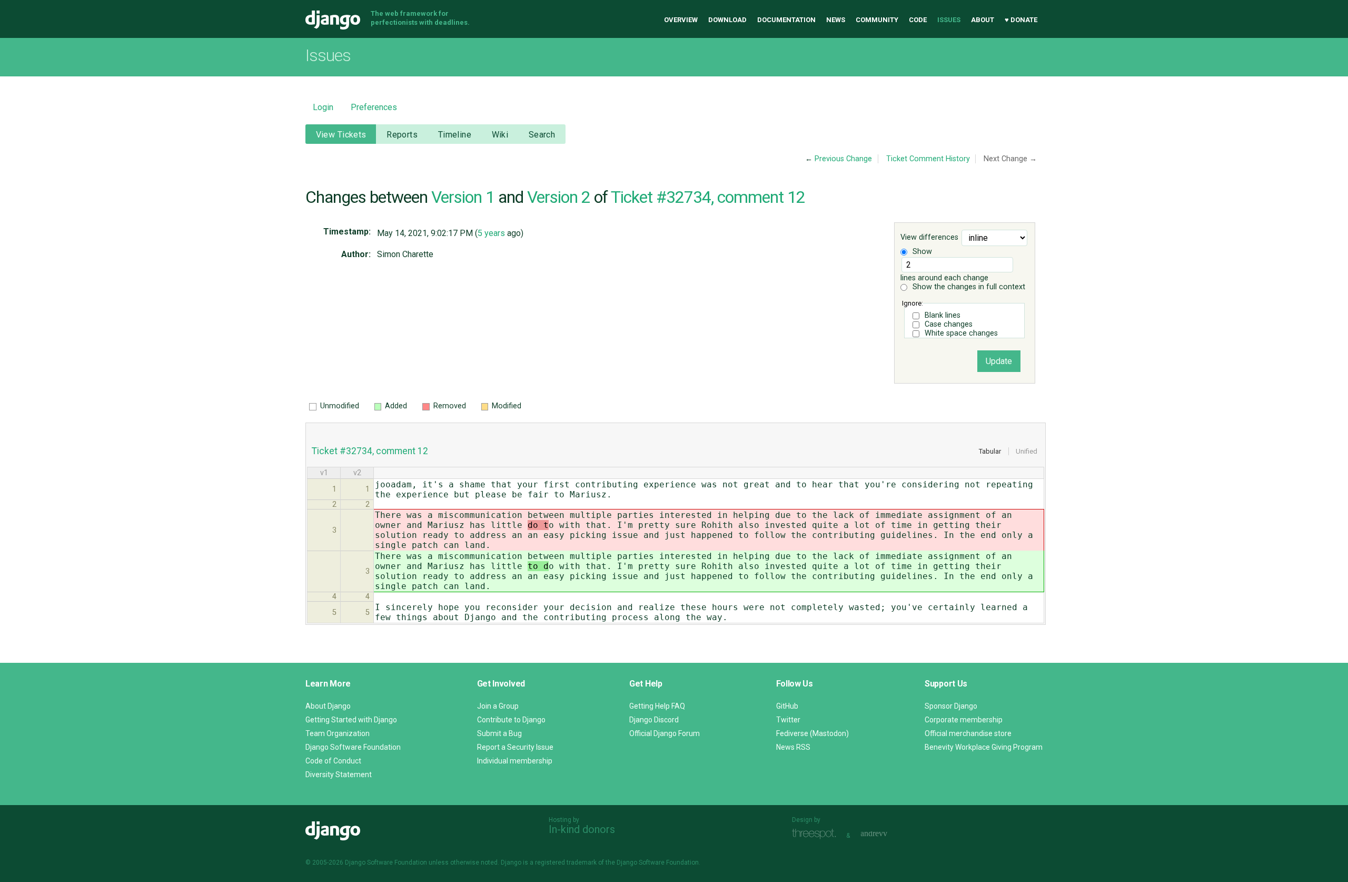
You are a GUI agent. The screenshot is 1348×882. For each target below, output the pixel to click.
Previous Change (843, 158)
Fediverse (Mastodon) (812, 733)
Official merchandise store (968, 733)
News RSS (793, 747)
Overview (681, 20)
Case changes (949, 324)
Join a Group (498, 706)
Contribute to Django (511, 720)
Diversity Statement (338, 774)
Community (877, 20)
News (835, 20)
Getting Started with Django (351, 720)
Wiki (500, 135)
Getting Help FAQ (657, 706)
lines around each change (944, 277)
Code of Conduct (333, 761)
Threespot (816, 834)
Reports (402, 135)
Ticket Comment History (928, 158)
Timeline (454, 135)
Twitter (788, 720)
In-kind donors (582, 829)
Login (323, 107)
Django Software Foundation (353, 747)
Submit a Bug (499, 733)
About (982, 20)
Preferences (374, 107)
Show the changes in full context (967, 286)
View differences (929, 237)
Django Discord (654, 720)
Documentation (786, 20)
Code (918, 20)
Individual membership (514, 761)
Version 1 (462, 197)
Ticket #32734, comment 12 (708, 197)
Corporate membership (964, 720)
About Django (328, 706)
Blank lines (942, 315)
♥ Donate (1021, 20)
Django (332, 20)
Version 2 (558, 197)
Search (542, 135)
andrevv (885, 834)
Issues (948, 20)
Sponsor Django (951, 706)
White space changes (961, 333)
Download (727, 20)
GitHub (787, 706)
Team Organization (337, 733)
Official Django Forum (664, 733)
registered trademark (566, 862)
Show (921, 251)
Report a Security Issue (515, 747)
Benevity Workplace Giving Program (984, 747)
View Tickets (341, 135)
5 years (491, 233)
